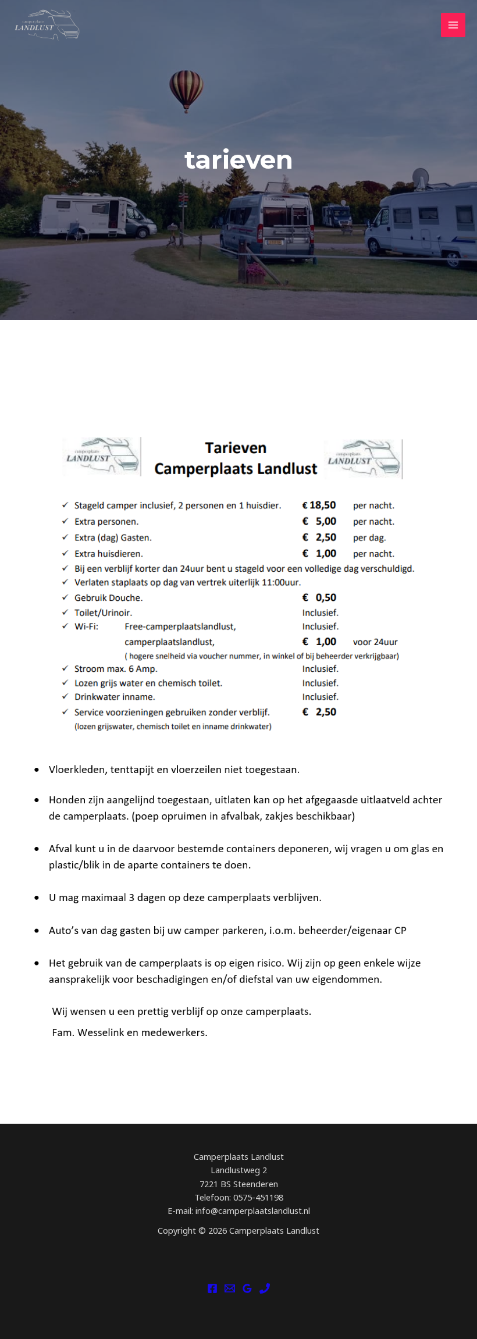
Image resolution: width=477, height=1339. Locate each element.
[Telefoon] (264, 1288)
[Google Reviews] (247, 1288)
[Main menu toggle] (453, 25)
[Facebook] (212, 1288)
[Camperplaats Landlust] (46, 25)
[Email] (230, 1288)
